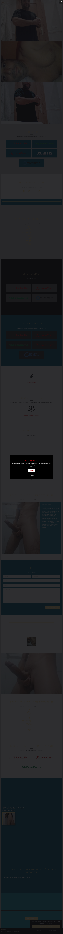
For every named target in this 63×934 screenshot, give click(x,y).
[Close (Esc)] (61, 2)
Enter (32, 470)
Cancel (31, 475)
